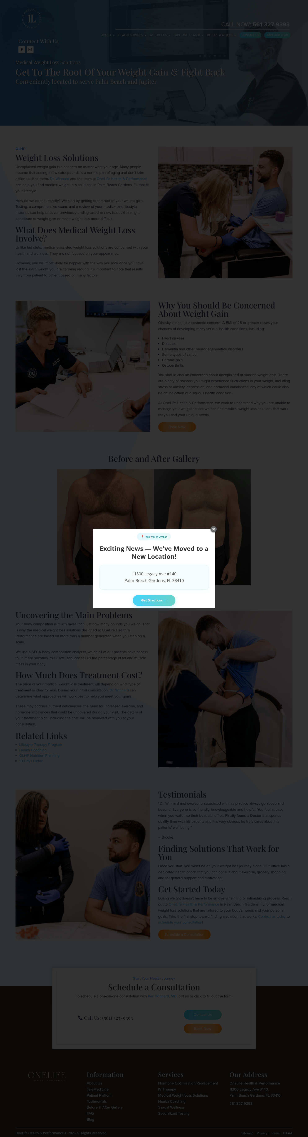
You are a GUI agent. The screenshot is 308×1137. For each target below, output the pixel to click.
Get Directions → (154, 600)
